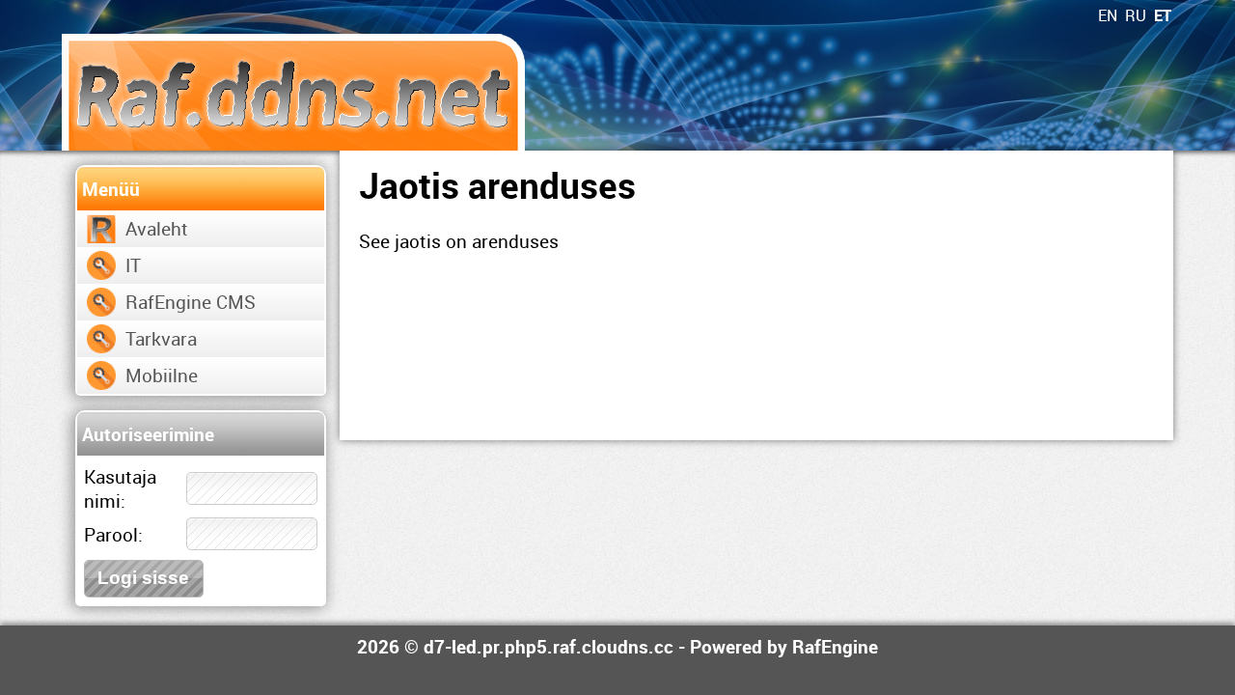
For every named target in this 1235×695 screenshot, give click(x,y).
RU (1135, 15)
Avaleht (156, 228)
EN (1107, 15)
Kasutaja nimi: (120, 488)
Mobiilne (161, 375)
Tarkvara (161, 338)
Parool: (113, 534)
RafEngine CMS (190, 302)
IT (133, 265)
